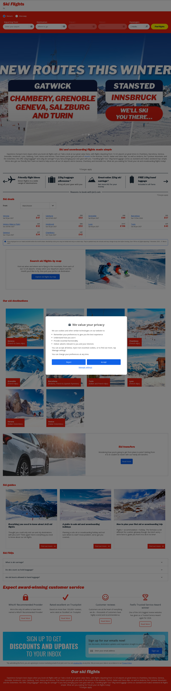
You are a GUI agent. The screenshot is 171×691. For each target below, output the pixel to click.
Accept (104, 362)
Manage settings (85, 367)
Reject (68, 362)
